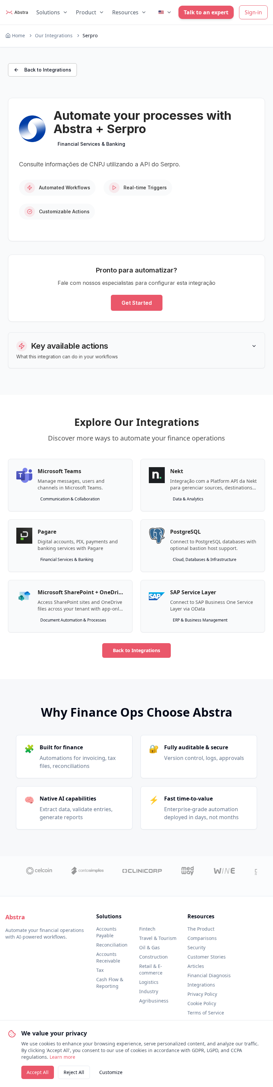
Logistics (148, 982)
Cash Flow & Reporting (109, 982)
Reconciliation (112, 945)
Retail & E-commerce (150, 969)
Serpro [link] (90, 35)
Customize (111, 1072)
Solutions (48, 12)
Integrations (201, 985)
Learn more (62, 1057)
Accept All (38, 1072)
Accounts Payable (106, 932)
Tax (100, 970)
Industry (148, 991)
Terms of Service (205, 1012)
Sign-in (253, 12)
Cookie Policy (201, 1003)
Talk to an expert (206, 12)
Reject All (74, 1072)
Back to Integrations (47, 70)
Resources (125, 12)
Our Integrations (54, 35)
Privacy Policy (202, 994)
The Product (200, 929)
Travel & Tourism (157, 938)
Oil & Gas (149, 947)
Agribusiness (153, 1000)
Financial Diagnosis (209, 975)
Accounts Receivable (108, 957)
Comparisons (202, 938)
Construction (153, 957)
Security (196, 947)
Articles (195, 966)
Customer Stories (206, 957)
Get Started (137, 302)
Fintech (147, 929)
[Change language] (165, 12)
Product (86, 12)
